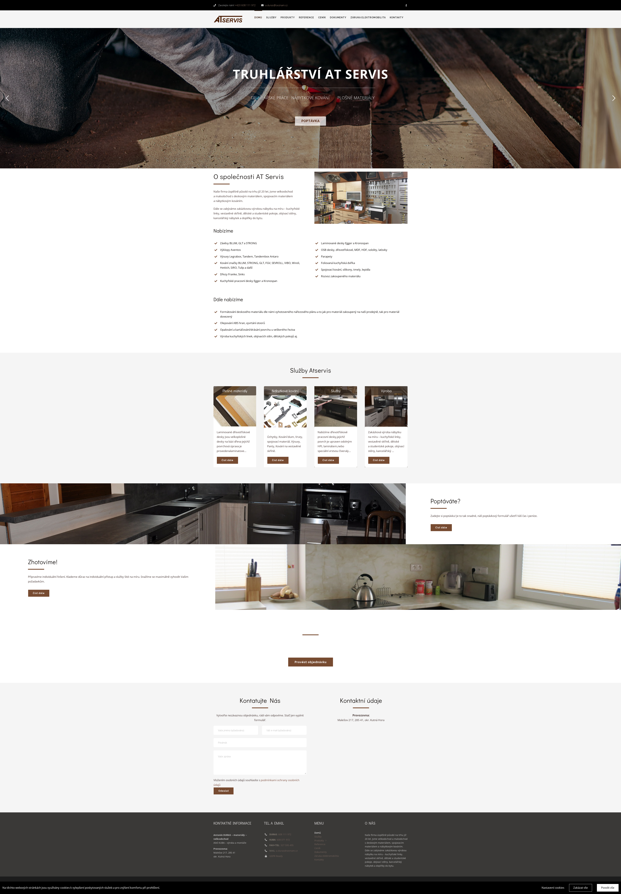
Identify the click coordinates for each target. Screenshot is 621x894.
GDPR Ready (276, 856)
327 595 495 (287, 845)
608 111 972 (284, 834)
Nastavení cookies (553, 887)
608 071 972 (283, 839)
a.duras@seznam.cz (276, 5)
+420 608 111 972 (245, 5)
